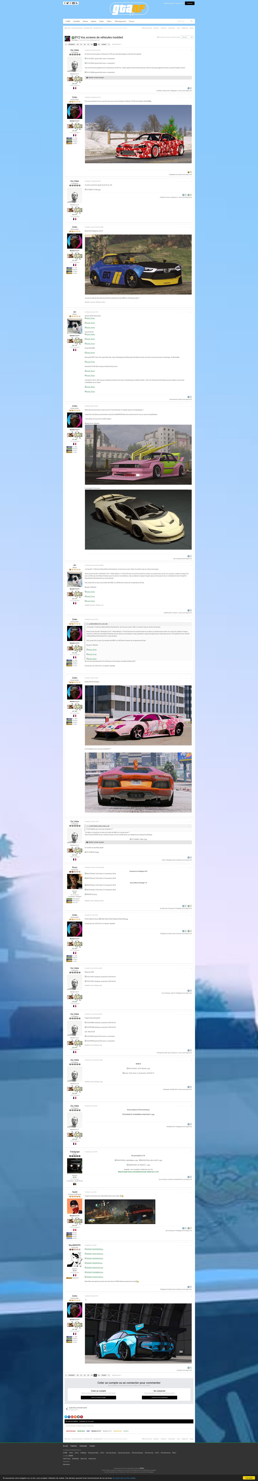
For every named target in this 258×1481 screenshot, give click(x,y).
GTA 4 (102, 1453)
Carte (178, 28)
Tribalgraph (173, 90)
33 (88, 44)
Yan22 (74, 1192)
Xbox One (84, 1458)
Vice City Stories (111, 1453)
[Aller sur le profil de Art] (74, 326)
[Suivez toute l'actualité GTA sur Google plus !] (70, 2)
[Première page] (65, 44)
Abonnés (184, 37)
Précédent (72, 44)
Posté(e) (93, 50)
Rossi (168, 197)
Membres (156, 28)
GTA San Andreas (137, 1453)
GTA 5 (77, 1453)
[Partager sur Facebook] (69, 1416)
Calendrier (163, 28)
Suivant (104, 44)
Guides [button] (101, 21)
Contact (92, 1446)
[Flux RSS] (77, 2)
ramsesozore (173, 399)
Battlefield (75, 1458)
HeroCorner (92, 1458)
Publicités (74, 1446)
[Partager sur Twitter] (65, 1416)
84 (75, 893)
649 (75, 1270)
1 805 (75, 130)
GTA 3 (157, 1453)
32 (84, 44)
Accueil (65, 1446)
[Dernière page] (109, 44)
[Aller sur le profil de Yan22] (74, 1206)
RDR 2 (174, 1453)
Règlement (185, 28)
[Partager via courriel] (78, 1416)
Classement (171, 28)
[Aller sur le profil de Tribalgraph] (74, 1165)
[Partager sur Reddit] (75, 1416)
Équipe (191, 28)
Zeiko (76, 40)
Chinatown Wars (93, 1453)
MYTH (170, 613)
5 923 (75, 1225)
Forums (131, 21)
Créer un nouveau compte (98, 1397)
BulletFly (166, 613)
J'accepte (249, 1478)
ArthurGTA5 (166, 90)
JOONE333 (163, 197)
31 (81, 44)
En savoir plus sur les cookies (124, 1478)
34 (91, 44)
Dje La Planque (177, 558)
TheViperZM (160, 1053)
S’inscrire (189, 3)
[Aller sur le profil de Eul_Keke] (74, 64)
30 (77, 44)
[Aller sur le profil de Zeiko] (67, 38)
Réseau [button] (85, 21)
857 (75, 1177)
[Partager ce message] (191, 50)
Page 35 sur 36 (116, 44)
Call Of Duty (66, 1458)
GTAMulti (83, 1453)
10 (191, 37)
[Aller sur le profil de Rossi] (74, 881)
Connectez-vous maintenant (159, 1397)
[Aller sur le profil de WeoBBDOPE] (74, 1259)
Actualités (76, 21)
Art (74, 312)
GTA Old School (166, 1453)
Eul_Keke (75, 50)
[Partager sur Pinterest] (81, 1416)
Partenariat (83, 1446)
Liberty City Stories (124, 1453)
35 (95, 44)
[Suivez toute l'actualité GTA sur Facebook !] (64, 2)
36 (98, 44)
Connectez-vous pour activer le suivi (169, 37)
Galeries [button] (93, 21)
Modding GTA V (95, 40)
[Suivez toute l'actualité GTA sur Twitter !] (67, 2)
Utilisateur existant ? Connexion (173, 3)
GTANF (68, 21)
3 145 (75, 345)
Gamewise (66, 1464)
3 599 (75, 83)
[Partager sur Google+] (72, 1416)
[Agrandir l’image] (138, 134)
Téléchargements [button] (120, 21)
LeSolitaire (159, 90)
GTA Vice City (149, 1453)
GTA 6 (71, 1453)
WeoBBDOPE (173, 1089)
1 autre (180, 90)
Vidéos (109, 21)
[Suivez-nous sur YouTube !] (73, 2)
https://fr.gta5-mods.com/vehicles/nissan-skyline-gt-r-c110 (138, 1171)
